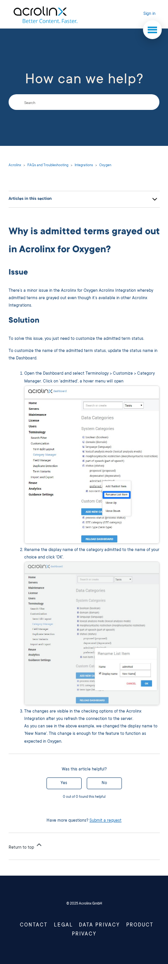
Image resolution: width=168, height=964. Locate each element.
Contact (34, 925)
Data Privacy (99, 925)
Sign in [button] (149, 14)
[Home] (45, 14)
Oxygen (105, 165)
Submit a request (105, 821)
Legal (63, 925)
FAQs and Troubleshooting (47, 165)
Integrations (84, 165)
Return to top (22, 848)
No (104, 783)
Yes (64, 783)
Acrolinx (15, 165)
